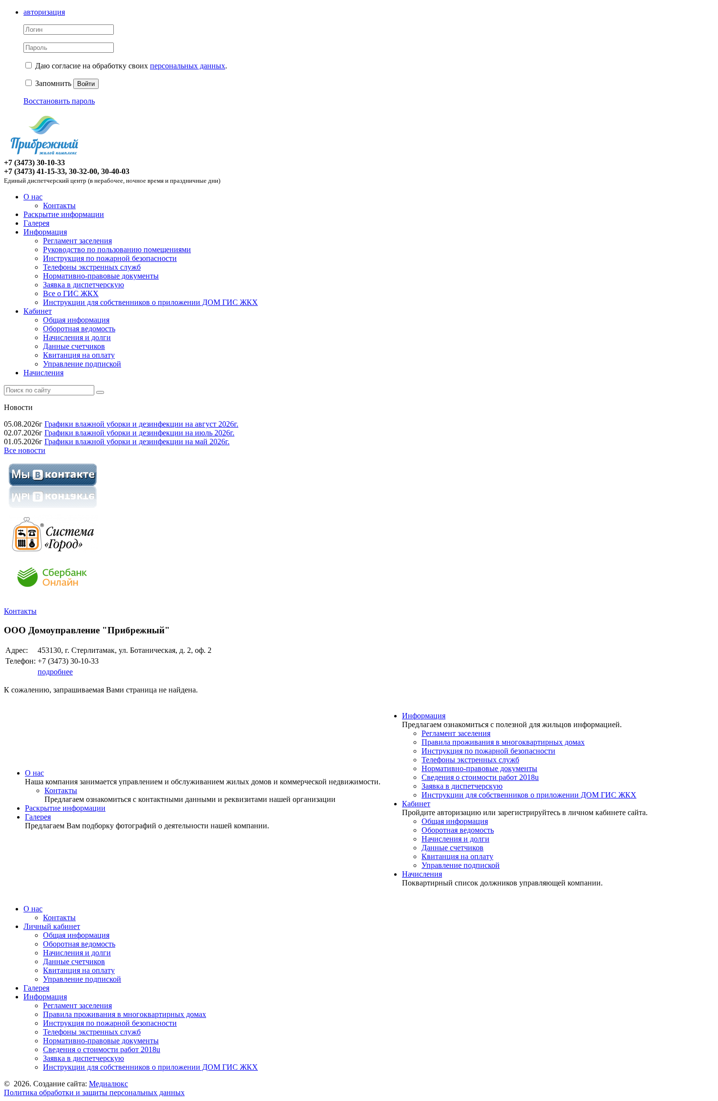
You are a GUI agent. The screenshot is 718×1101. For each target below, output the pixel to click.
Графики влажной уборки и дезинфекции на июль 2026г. (139, 433)
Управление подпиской (82, 364)
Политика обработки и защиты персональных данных (94, 1092)
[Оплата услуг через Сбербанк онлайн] (53, 594)
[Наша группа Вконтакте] (53, 509)
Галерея (36, 223)
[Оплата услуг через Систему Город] (53, 552)
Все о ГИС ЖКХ (71, 293)
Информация (45, 232)
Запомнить (52, 83)
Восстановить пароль (59, 101)
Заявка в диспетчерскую (83, 285)
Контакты (59, 205)
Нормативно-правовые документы (101, 276)
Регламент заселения (77, 241)
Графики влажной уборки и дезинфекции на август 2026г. (141, 424)
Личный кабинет (51, 926)
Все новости (24, 450)
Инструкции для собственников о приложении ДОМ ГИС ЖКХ (150, 302)
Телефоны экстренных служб (92, 267)
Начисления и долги (77, 337)
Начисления (43, 372)
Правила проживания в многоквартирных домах (503, 742)
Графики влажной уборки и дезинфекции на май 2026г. (137, 441)
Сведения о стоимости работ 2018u (480, 777)
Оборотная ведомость (79, 328)
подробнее (55, 672)
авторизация (44, 12)
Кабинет (37, 311)
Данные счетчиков (74, 346)
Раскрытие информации (63, 214)
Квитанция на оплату (79, 355)
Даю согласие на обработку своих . (131, 66)
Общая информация (76, 320)
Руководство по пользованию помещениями (117, 249)
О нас (32, 197)
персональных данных (187, 66)
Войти (86, 83)
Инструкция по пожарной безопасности (110, 258)
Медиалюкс (108, 1083)
